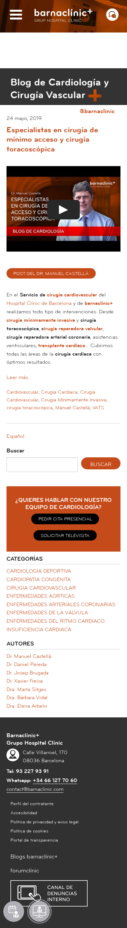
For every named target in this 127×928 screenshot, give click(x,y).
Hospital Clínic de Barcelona (39, 303)
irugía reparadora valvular (73, 328)
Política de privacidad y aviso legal (44, 822)
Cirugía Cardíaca (59, 392)
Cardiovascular (22, 392)
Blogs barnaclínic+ (34, 856)
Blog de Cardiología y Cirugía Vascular (59, 88)
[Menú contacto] (112, 14)
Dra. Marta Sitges (26, 689)
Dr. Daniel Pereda (27, 664)
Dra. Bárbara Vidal (27, 697)
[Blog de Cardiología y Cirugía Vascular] (16, 53)
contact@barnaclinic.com (35, 789)
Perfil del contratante (32, 804)
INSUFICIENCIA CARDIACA (39, 629)
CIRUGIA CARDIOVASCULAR (41, 588)
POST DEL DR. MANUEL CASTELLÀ (51, 274)
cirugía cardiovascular (72, 295)
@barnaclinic (97, 110)
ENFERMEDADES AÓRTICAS (41, 596)
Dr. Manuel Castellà (29, 656)
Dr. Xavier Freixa (25, 681)
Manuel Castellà (72, 408)
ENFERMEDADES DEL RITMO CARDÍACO (56, 621)
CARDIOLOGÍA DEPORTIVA (39, 571)
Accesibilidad (23, 813)
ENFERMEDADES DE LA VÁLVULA (47, 612)
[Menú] (16, 15)
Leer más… (19, 377)
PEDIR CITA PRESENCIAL (65, 519)
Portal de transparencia (34, 840)
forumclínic (24, 870)
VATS (98, 408)
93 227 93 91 (32, 771)
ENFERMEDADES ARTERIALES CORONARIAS (61, 604)
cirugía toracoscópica (30, 408)
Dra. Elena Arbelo (27, 706)
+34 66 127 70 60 (55, 780)
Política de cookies (29, 831)
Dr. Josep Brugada (28, 673)
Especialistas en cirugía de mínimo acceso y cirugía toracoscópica (52, 139)
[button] (15, 436)
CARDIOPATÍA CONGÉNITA (39, 579)
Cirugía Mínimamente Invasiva (73, 400)
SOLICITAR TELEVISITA (65, 536)
